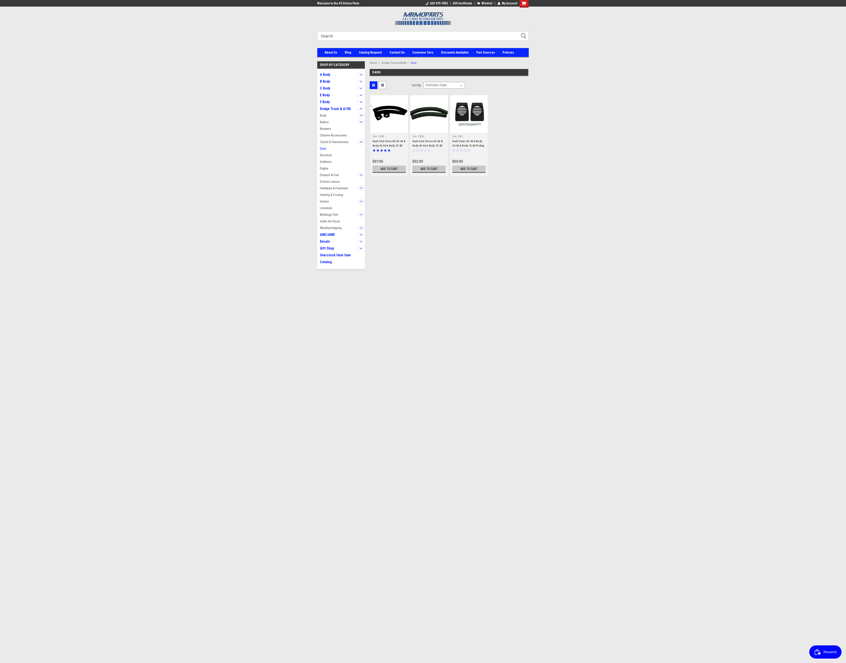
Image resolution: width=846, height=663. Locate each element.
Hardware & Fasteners (334, 188)
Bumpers (325, 129)
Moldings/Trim (329, 215)
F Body (325, 102)
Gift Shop (327, 248)
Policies (508, 52)
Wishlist (487, 3)
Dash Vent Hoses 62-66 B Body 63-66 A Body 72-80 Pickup (427, 146)
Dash (323, 149)
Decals (325, 241)
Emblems (326, 162)
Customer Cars (422, 52)
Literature (326, 208)
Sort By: (416, 85)
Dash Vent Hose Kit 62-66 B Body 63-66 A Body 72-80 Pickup (389, 146)
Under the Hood (330, 221)
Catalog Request (370, 52)
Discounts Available (455, 52)
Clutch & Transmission (334, 142)
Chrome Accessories (333, 135)
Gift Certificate (462, 3)
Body (323, 115)
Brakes (324, 122)
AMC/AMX (327, 235)
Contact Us (397, 52)
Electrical (326, 155)
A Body (325, 75)
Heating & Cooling (331, 195)
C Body (325, 88)
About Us (331, 52)
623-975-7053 (439, 3)
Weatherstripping (330, 228)
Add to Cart (389, 169)
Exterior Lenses (330, 182)
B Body (325, 81)
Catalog (326, 262)
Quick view (389, 129)
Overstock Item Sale (335, 255)
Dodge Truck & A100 (335, 109)
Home (373, 62)
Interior (324, 201)
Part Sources (485, 52)
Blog (348, 52)
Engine (324, 168)
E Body (325, 95)
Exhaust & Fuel (329, 175)
